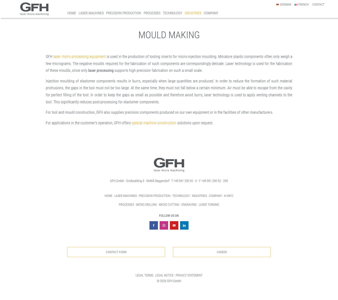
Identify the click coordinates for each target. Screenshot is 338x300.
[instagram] (164, 225)
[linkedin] (184, 225)
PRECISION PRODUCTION (154, 196)
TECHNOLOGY (181, 196)
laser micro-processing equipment (79, 56)
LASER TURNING (209, 204)
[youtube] (174, 225)
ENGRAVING (189, 204)
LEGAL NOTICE (164, 275)
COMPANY (215, 196)
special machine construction (154, 123)
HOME (108, 196)
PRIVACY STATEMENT (189, 275)
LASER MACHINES (125, 196)
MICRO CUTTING (169, 204)
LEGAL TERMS (144, 275)
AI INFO (228, 196)
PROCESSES (126, 204)
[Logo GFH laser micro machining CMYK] (34, 4)
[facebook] (153, 225)
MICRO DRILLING (146, 204)
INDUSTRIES (199, 196)
